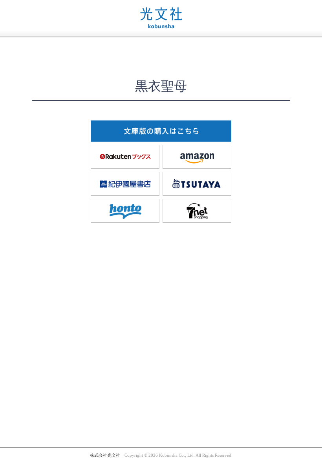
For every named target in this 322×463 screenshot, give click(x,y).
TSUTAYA (197, 183)
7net (197, 210)
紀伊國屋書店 (125, 183)
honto (125, 210)
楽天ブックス (125, 156)
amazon (197, 156)
